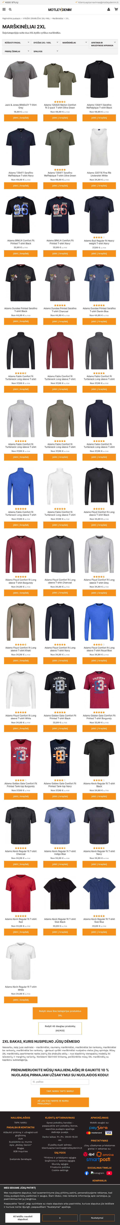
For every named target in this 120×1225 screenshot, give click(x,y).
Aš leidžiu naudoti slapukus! (22, 1217)
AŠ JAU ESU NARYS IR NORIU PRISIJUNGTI (53, 1102)
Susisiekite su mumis (20, 1142)
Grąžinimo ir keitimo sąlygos (60, 1160)
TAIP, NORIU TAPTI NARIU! (60, 1091)
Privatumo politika (60, 1167)
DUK (20, 1138)
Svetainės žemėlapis (20, 1159)
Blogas (20, 1148)
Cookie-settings (60, 1170)
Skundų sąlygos (60, 1164)
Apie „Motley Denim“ (21, 1145)
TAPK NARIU (20, 1122)
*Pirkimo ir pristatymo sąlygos (60, 1157)
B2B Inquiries (20, 1151)
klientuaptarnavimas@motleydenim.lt (98, 2)
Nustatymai (97, 1218)
